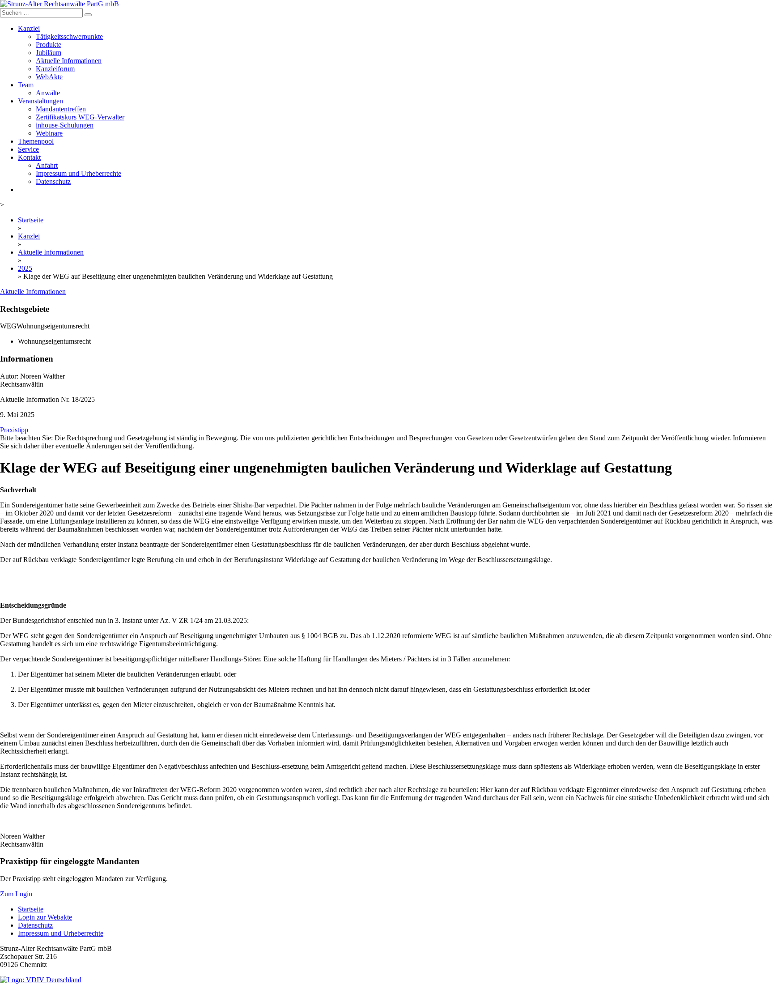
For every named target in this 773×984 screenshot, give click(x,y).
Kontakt (29, 157)
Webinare (49, 133)
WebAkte (49, 77)
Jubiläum (48, 52)
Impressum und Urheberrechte (78, 173)
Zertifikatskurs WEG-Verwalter (80, 117)
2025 (25, 268)
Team (26, 85)
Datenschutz (53, 181)
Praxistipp (14, 430)
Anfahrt (47, 165)
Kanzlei (29, 28)
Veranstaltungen (40, 101)
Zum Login (16, 894)
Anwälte (48, 93)
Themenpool (36, 141)
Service (28, 149)
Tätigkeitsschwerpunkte (69, 36)
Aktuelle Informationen (69, 60)
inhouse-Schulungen (64, 125)
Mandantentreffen (61, 109)
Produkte (48, 44)
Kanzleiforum (55, 68)
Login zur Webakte (45, 917)
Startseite (30, 220)
